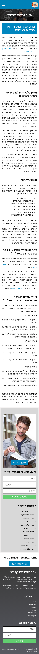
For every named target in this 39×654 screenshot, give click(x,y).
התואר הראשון (17, 288)
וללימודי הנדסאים (30, 51)
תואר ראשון (7, 49)
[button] (4, 5)
